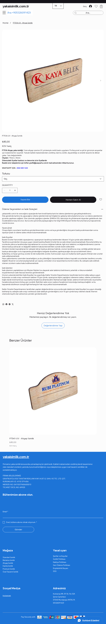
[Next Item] (100, 80)
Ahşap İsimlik (8, 563)
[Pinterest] (9, 304)
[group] (53, 397)
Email (5, 512)
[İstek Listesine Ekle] (101, 199)
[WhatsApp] (3, 304)
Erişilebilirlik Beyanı (60, 568)
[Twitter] (12, 304)
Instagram (7, 596)
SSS (54, 571)
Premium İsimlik (9, 569)
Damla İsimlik (8, 566)
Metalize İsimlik (9, 560)
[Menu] (4, 12)
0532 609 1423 (22, 168)
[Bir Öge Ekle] (15, 190)
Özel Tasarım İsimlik (10, 572)
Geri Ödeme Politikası (61, 565)
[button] (101, 6)
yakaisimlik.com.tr (16, 6)
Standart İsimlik (9, 557)
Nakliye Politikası (59, 562)
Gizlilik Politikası (59, 559)
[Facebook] (6, 304)
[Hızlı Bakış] (53, 391)
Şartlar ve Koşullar (60, 556)
